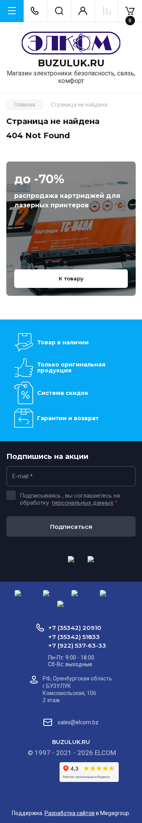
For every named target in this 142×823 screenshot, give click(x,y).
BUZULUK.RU (71, 63)
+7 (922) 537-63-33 (77, 645)
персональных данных (82, 502)
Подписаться (71, 526)
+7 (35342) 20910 (74, 627)
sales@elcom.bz (78, 722)
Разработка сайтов (70, 813)
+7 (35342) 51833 (74, 637)
